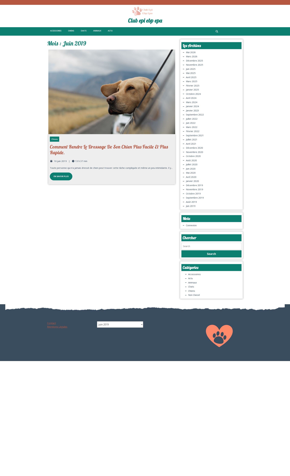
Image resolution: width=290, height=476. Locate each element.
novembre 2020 (194, 151)
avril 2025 (191, 77)
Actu (110, 30)
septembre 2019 (195, 197)
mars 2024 (191, 102)
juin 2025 (190, 68)
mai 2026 (191, 52)
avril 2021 (191, 143)
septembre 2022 (195, 114)
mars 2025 (191, 81)
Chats (84, 30)
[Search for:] (211, 246)
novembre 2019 (194, 189)
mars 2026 (191, 56)
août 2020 (191, 160)
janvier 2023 (192, 110)
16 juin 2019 (60, 161)
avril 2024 (191, 97)
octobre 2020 (193, 156)
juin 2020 (190, 168)
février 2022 (192, 131)
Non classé (194, 294)
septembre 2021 (195, 135)
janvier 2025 (192, 89)
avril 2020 (191, 176)
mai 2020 (191, 172)
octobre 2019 (193, 193)
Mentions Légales (57, 326)
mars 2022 (191, 127)
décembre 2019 (194, 185)
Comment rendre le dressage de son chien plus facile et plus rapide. (109, 149)
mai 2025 (191, 72)
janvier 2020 (192, 180)
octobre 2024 (193, 93)
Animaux (97, 30)
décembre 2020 (194, 147)
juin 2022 (190, 122)
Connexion (191, 225)
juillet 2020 (191, 164)
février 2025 (192, 85)
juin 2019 (190, 205)
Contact (51, 323)
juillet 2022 (191, 118)
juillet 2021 (191, 139)
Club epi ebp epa (145, 20)
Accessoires (55, 30)
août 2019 (191, 201)
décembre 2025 (194, 60)
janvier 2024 (192, 106)
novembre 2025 (194, 64)
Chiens (71, 30)
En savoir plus (59, 175)
